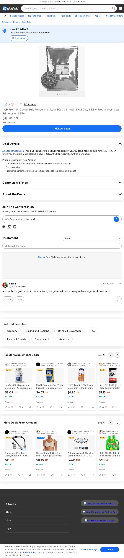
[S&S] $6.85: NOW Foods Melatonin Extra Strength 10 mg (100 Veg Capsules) (81, 386)
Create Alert (20, 38)
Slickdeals (6, 22)
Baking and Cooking (37, 330)
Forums (16, 22)
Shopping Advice (82, 16)
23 (9, 407)
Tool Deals (51, 16)
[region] (62, 551)
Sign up (42, 257)
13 (71, 475)
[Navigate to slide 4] (64, 94)
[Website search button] (113, 8)
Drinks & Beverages (70, 330)
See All (101, 355)
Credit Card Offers (114, 16)
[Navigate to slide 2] (59, 94)
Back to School (17, 16)
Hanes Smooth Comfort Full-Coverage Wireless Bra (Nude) (48, 454)
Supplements (43, 339)
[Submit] (6, 246)
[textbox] (58, 219)
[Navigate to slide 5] (67, 94)
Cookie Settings (89, 549)
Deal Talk (26, 22)
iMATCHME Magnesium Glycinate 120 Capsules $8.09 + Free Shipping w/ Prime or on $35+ (18, 386)
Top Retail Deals (35, 16)
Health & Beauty (16, 339)
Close (110, 549)
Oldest (67, 238)
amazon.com (18, 151)
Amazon (6, 151)
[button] (12, 104)
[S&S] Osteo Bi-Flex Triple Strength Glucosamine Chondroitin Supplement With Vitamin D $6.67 (49, 386)
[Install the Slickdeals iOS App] (100, 520)
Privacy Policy (29, 552)
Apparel (98, 16)
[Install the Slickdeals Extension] (100, 503)
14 (40, 407)
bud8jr (12, 283)
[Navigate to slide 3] (62, 94)
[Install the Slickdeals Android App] (100, 512)
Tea (92, 330)
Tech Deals (66, 16)
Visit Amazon (62, 128)
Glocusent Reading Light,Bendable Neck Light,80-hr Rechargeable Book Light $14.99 (18, 454)
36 (40, 475)
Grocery (12, 330)
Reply (19, 299)
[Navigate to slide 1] (57, 94)
